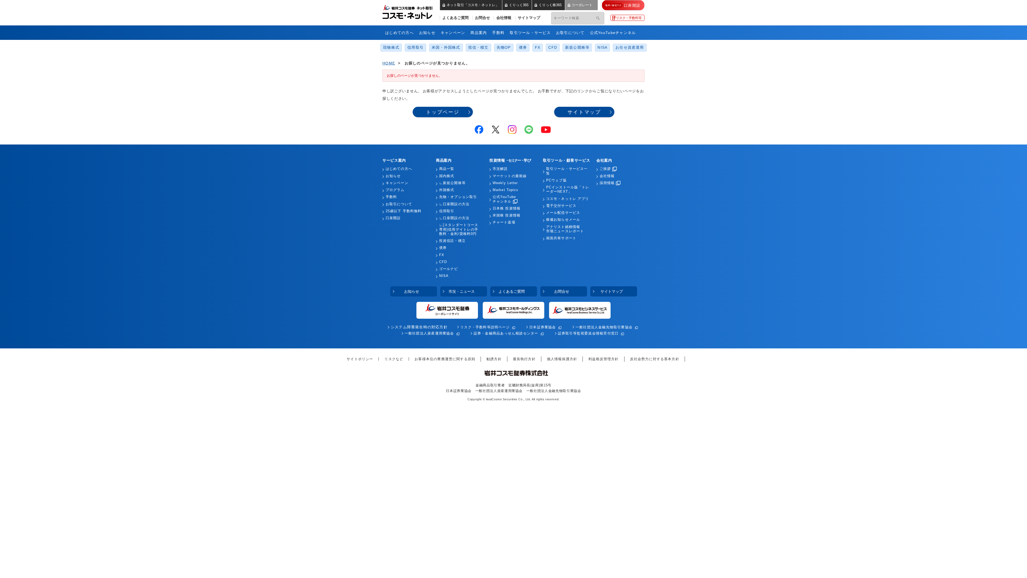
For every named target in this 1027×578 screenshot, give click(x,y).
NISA (602, 47)
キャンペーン (453, 33)
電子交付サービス (561, 206)
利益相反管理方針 (603, 359)
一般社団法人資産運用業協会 (429, 333)
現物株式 (391, 47)
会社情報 (503, 18)
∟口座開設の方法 (454, 204)
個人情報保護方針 (562, 359)
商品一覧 (446, 169)
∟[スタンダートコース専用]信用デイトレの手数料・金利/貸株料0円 (458, 229)
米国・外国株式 (446, 47)
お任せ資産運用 (629, 47)
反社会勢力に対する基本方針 (654, 359)
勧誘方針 (494, 359)
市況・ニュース (462, 291)
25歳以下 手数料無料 (403, 211)
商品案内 (478, 33)
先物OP (504, 47)
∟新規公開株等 (452, 183)
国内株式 (446, 176)
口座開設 (393, 218)
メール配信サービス (563, 213)
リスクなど (393, 359)
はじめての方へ (399, 33)
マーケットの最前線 (510, 176)
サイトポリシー (360, 359)
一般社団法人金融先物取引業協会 (604, 327)
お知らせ (427, 33)
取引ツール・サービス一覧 (567, 171)
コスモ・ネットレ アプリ (567, 199)
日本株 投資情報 (506, 208)
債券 (523, 47)
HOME (388, 63)
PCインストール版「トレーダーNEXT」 (567, 189)
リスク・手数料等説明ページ (485, 327)
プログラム (395, 190)
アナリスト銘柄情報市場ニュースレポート (565, 229)
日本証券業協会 (542, 327)
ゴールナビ (448, 269)
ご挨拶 (605, 169)
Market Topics (506, 190)
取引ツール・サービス (530, 33)
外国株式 (446, 190)
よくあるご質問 (455, 18)
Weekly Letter (505, 183)
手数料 (498, 33)
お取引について (570, 33)
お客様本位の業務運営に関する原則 (445, 359)
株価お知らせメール (563, 220)
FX (537, 47)
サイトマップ (529, 18)
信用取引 (415, 47)
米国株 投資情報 (506, 215)
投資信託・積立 (452, 241)
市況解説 (500, 169)
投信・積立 (478, 47)
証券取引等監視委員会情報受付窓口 (588, 333)
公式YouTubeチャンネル (613, 33)
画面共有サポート (561, 238)
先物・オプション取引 (458, 197)
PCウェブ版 (556, 180)
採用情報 (607, 183)
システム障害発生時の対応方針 (419, 327)
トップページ (442, 112)
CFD (552, 47)
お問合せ (482, 18)
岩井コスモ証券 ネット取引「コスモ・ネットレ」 (413, 11)
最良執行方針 (524, 359)
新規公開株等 (577, 47)
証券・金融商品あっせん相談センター (506, 333)
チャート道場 (504, 222)
